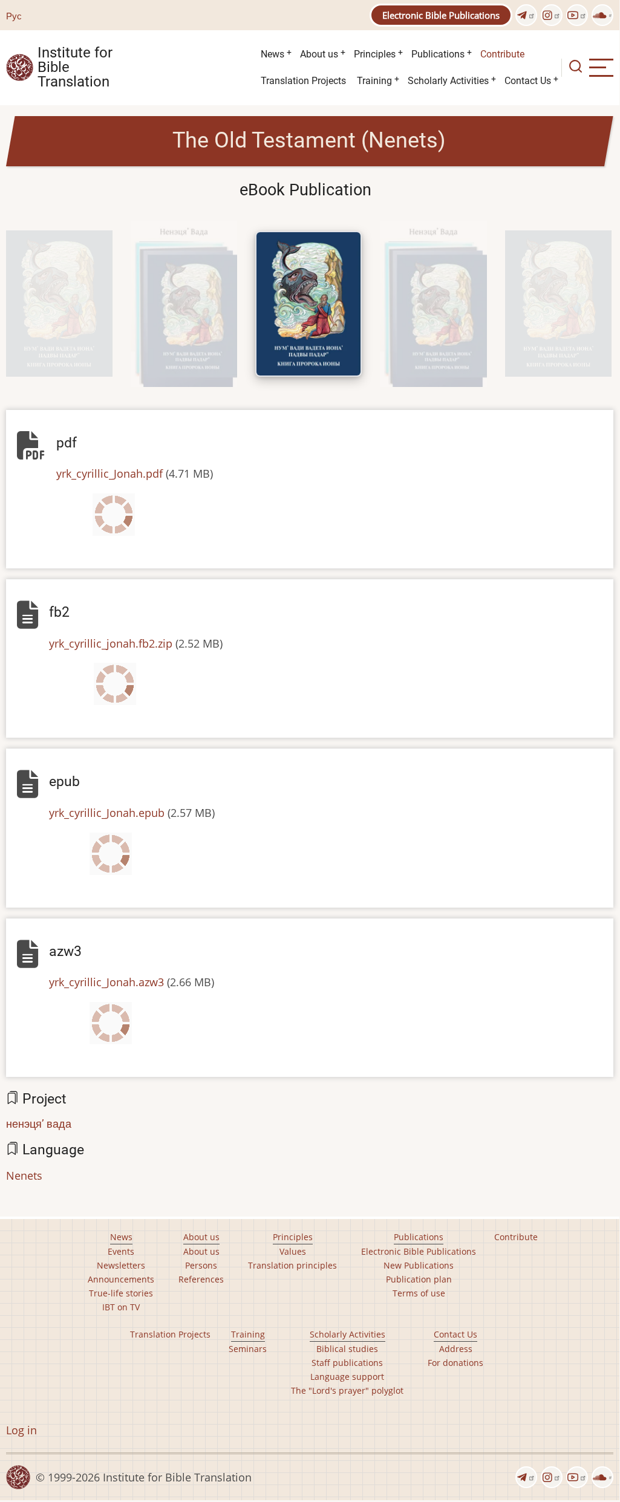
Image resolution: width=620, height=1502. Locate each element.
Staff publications (347, 1362)
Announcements (121, 1279)
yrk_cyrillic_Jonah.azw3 (106, 982)
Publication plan (419, 1279)
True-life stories (121, 1293)
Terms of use (419, 1293)
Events (121, 1251)
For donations (455, 1362)
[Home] (19, 66)
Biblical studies (347, 1348)
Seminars (248, 1348)
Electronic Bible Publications (441, 15)
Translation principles (292, 1265)
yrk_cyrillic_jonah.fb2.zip (110, 643)
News (272, 54)
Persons (201, 1265)
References (201, 1279)
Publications (438, 54)
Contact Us (527, 80)
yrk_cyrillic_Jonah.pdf (109, 473)
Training (374, 80)
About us (319, 54)
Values (292, 1251)
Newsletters (121, 1265)
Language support (347, 1376)
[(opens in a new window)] (526, 15)
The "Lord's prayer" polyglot (347, 1390)
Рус (14, 16)
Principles (375, 54)
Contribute (502, 54)
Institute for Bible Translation (75, 67)
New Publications (418, 1265)
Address (455, 1348)
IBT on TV (121, 1307)
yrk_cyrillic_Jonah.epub (107, 812)
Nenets (24, 1175)
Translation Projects (303, 80)
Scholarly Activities (448, 80)
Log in (21, 1430)
